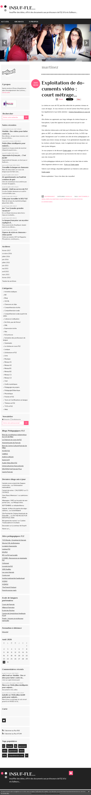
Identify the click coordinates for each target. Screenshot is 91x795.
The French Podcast (9, 587)
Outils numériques (10, 384)
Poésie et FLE (9, 397)
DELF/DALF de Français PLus (12, 469)
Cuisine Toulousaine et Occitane (13, 522)
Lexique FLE (6, 549)
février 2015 (6, 277)
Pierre (4, 685)
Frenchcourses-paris (9, 590)
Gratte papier (46, 172)
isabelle (5, 695)
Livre (6, 356)
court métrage (64, 199)
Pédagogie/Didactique (12, 390)
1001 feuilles (6, 569)
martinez (55, 199)
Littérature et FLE (10, 352)
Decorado (5, 526)
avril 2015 (5, 271)
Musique (7, 359)
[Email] (4, 720)
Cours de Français (8, 604)
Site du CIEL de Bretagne (11, 543)
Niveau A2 (8, 365)
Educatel (5, 632)
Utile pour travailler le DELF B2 (15, 199)
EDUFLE (5, 552)
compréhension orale (16, 755)
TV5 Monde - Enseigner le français (14, 540)
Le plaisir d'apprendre (9, 546)
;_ (9, 529)
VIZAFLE (5, 584)
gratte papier (82, 196)
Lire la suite (6, 92)
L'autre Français (7, 472)
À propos (33, 22)
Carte (4, 709)
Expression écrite (10, 328)
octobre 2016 (7, 253)
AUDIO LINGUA (8, 457)
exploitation (78, 199)
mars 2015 (5, 274)
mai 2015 (5, 268)
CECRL (6, 301)
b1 (27, 755)
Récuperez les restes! (9, 521)
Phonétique (8, 393)
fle (16, 746)
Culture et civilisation (11, 319)
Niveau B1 (7, 368)
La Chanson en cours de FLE (12, 440)
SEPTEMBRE (6, 505)
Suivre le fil (6, 460)
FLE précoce (8, 335)
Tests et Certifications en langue (16, 400)
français (9, 746)
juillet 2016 (6, 256)
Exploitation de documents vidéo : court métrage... (63, 89)
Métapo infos (18, 502)
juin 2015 (5, 265)
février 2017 (6, 250)
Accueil (5, 22)
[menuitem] (6, 21)
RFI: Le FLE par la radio (10, 555)
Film (5, 331)
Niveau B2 (7, 371)
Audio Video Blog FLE (9, 463)
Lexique (7, 349)
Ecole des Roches (8, 610)
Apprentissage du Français (11, 443)
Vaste (4, 529)
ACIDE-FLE (6, 451)
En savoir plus (5, 793)
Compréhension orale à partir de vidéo (15, 315)
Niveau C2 (8, 378)
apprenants (13, 751)
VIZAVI (4, 581)
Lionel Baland (16, 510)
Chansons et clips (10, 304)
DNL (5, 325)
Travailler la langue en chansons (15, 167)
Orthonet (5, 563)
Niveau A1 (8, 362)
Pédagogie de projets (12, 387)
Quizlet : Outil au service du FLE (15, 189)
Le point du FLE (7, 566)
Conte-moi (6, 575)
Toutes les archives (9, 281)
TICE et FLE (8, 406)
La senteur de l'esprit (19, 526)
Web (6, 409)
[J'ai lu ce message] (89, 791)
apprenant (22, 746)
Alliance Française (8, 607)
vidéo (5, 751)
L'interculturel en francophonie (13, 466)
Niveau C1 (8, 375)
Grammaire (8, 343)
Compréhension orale (12, 310)
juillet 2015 (6, 262)
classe (21, 751)
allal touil (5, 675)
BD (5, 295)
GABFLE (5, 454)
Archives (19, 22)
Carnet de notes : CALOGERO (12, 490)
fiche (4, 755)
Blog (6, 298)
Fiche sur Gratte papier (71, 164)
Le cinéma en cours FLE (12, 346)
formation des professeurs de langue (14, 339)
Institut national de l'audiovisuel (13, 578)
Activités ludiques (10, 292)
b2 (4, 746)
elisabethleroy (19, 505)
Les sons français (8, 572)
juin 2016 (5, 259)
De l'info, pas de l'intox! (12, 322)
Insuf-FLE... (22, 7)
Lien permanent (49, 196)
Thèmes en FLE (9, 403)
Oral (5, 381)
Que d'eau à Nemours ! (10, 495)
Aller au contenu (7, 2)
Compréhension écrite (12, 307)
